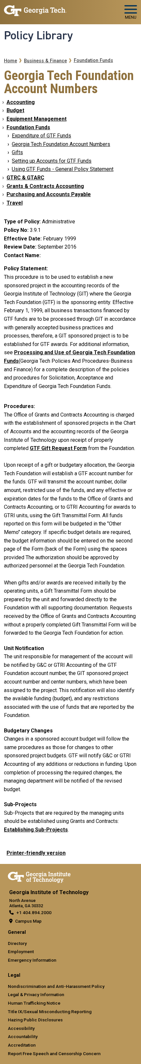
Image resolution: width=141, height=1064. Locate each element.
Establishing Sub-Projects (36, 830)
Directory (17, 943)
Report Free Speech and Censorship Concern (54, 1053)
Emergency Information (32, 960)
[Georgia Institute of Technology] (35, 9)
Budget (15, 110)
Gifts (17, 152)
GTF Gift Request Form (58, 448)
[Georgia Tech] (39, 876)
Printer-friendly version (36, 853)
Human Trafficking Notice (34, 1003)
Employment (21, 951)
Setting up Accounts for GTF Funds (51, 161)
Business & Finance (45, 61)
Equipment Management (37, 119)
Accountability (23, 1036)
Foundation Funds (93, 60)
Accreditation (22, 1045)
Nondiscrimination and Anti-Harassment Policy (56, 986)
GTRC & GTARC (25, 177)
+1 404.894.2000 (33, 912)
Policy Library (38, 35)
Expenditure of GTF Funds (41, 136)
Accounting (21, 102)
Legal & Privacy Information (36, 994)
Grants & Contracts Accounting (45, 186)
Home (10, 61)
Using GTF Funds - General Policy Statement (62, 169)
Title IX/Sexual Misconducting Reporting (49, 1011)
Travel (15, 203)
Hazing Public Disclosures (35, 1019)
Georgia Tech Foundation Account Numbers (61, 144)
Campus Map (28, 921)
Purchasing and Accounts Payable (49, 194)
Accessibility (21, 1028)
